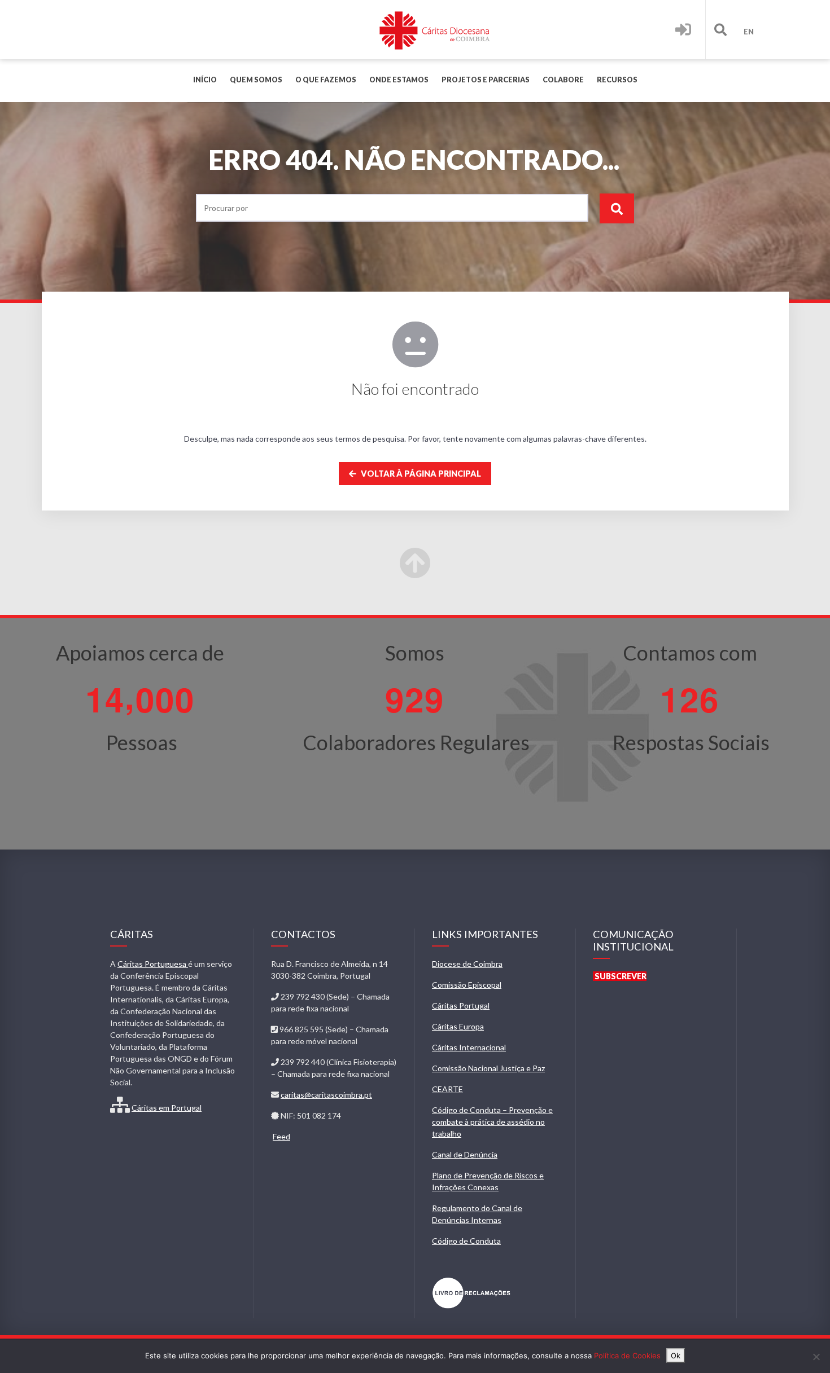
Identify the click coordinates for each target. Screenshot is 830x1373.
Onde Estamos (399, 80)
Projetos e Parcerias (486, 80)
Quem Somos (256, 80)
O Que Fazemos (325, 80)
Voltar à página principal (420, 473)
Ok (675, 1355)
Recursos (617, 80)
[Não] (816, 1356)
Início (205, 80)
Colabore (563, 80)
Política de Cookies (627, 1355)
